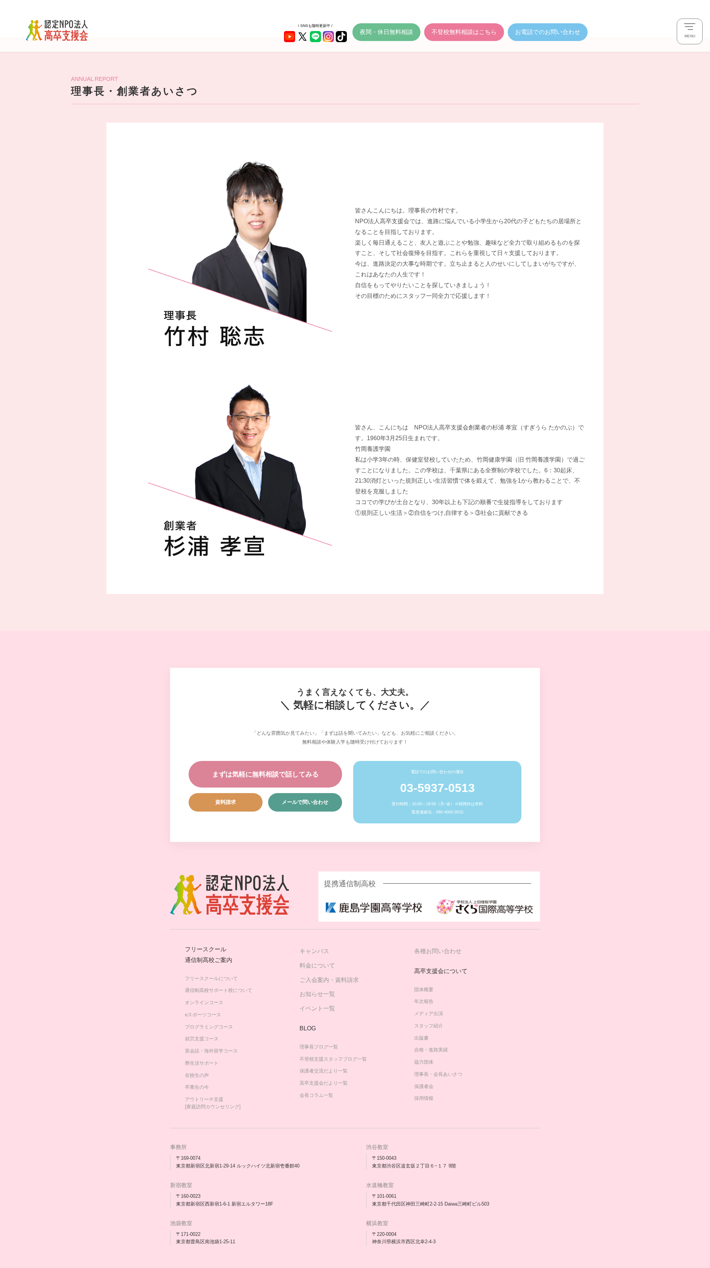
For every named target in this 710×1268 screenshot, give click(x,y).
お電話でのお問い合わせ (547, 32)
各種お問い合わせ (438, 951)
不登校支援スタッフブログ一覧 (333, 1059)
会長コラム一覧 (316, 1095)
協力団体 (423, 1062)
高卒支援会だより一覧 (324, 1083)
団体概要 (423, 989)
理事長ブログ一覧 (319, 1047)
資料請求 (225, 802)
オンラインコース (204, 1002)
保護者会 (423, 1086)
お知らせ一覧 (317, 994)
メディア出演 (428, 1013)
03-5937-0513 (437, 788)
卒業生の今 (197, 1087)
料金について (317, 965)
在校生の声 (197, 1075)
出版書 (421, 1038)
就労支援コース (202, 1038)
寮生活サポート (202, 1063)
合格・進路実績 (431, 1050)
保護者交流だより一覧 (324, 1071)
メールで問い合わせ (305, 802)
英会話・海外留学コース (211, 1051)
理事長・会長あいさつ (438, 1074)
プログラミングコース (209, 1027)
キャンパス (314, 951)
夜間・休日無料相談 (386, 32)
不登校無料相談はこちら (464, 32)
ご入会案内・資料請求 (329, 980)
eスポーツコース (203, 1014)
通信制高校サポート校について (218, 990)
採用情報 (423, 1098)
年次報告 (423, 1001)
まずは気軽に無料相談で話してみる (265, 774)
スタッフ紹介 (428, 1026)
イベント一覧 (317, 1008)
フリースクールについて (211, 978)
